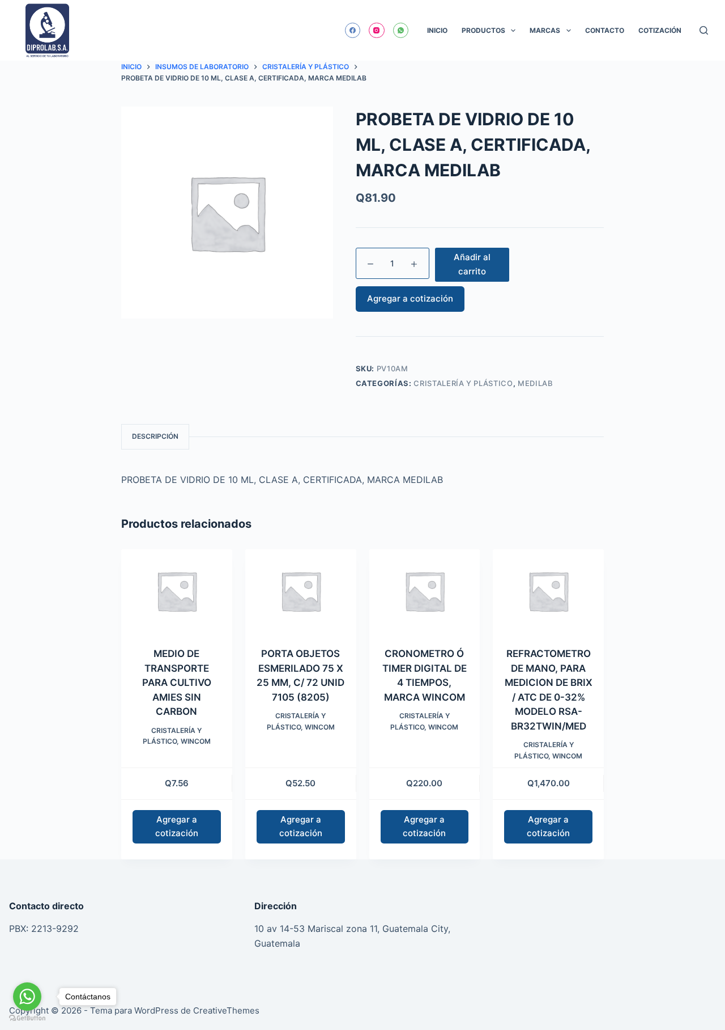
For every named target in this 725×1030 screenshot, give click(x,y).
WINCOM (196, 741)
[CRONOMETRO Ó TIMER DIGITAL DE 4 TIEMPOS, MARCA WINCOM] (424, 591)
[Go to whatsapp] (27, 996)
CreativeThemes (226, 1010)
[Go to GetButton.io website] (27, 1018)
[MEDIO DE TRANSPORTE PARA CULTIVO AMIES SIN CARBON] (176, 591)
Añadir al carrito (472, 264)
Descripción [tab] (155, 436)
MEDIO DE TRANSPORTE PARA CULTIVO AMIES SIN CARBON (176, 682)
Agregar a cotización (410, 298)
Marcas (545, 30)
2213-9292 (55, 928)
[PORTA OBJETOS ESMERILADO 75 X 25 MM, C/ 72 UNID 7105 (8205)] (300, 591)
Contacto (604, 30)
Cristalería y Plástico (463, 383)
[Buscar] (704, 30)
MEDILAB (535, 383)
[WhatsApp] (401, 31)
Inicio (437, 30)
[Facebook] (353, 31)
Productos (483, 30)
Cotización (659, 30)
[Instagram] (377, 31)
